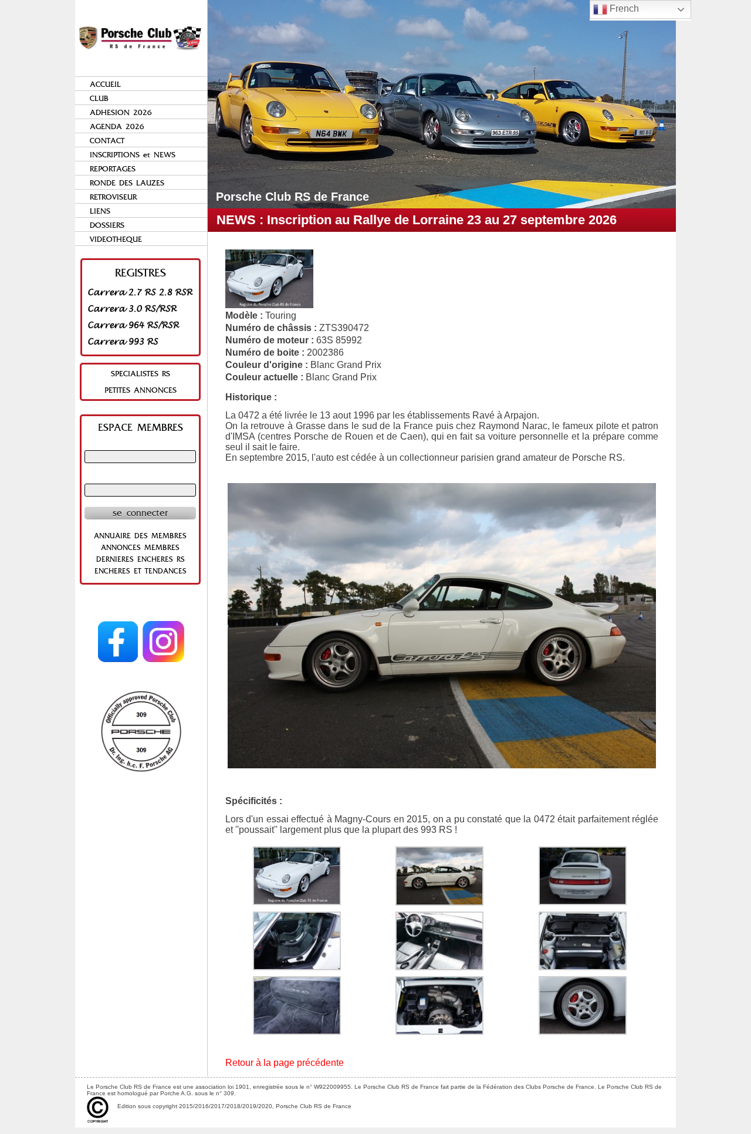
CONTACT (107, 140)
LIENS (100, 211)
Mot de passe (140, 478)
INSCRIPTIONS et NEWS (132, 154)
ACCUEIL (105, 84)
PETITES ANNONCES (140, 390)
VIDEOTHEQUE (116, 239)
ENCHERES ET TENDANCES (140, 571)
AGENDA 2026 (117, 126)
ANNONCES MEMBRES (140, 548)
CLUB (99, 98)
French (623, 9)
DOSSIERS (107, 225)
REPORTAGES (113, 168)
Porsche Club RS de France (292, 196)
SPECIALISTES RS (140, 373)
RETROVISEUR (113, 197)
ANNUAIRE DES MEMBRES (140, 536)
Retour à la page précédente (284, 1063)
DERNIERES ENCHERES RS (140, 559)
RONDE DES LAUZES (127, 182)
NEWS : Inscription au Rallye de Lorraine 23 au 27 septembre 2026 (416, 219)
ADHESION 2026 (121, 112)
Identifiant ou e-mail (140, 445)
